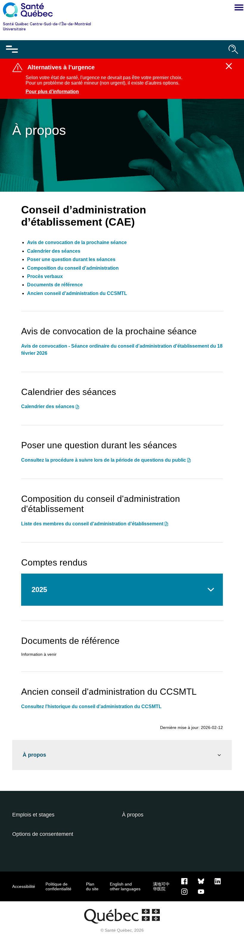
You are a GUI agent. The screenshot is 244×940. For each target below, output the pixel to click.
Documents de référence (55, 284)
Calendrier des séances (53, 251)
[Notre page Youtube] (201, 891)
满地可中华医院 (161, 886)
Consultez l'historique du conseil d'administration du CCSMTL (91, 706)
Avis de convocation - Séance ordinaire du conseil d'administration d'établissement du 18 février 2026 (122, 349)
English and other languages (125, 886)
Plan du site (92, 886)
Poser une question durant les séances (71, 259)
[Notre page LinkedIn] (218, 880)
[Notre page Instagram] (184, 891)
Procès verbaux (45, 276)
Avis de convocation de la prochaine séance (77, 242)
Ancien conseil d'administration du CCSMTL (77, 293)
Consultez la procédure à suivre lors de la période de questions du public (103, 460)
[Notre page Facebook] (184, 880)
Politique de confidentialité (58, 886)
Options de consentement (42, 834)
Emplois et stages (33, 815)
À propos (34, 755)
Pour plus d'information (52, 91)
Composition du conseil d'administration (73, 268)
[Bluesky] (201, 880)
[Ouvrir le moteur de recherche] (233, 49)
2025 (39, 589)
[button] (237, 8)
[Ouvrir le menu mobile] (12, 49)
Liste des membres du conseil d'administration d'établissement (92, 523)
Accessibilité (23, 886)
